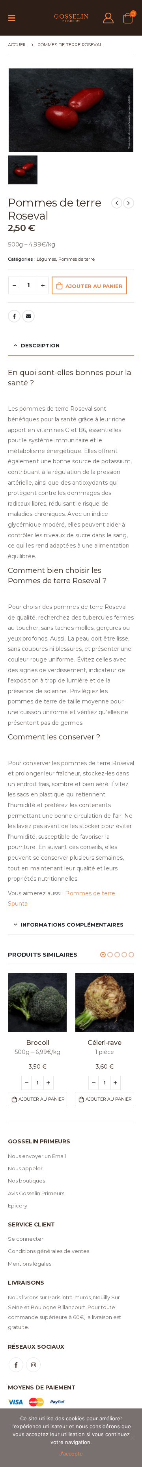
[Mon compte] (108, 18)
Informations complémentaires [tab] (72, 924)
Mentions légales (29, 1263)
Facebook (14, 316)
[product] (37, 1002)
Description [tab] (40, 345)
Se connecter (25, 1239)
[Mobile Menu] (14, 18)
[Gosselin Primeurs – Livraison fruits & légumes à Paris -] (71, 17)
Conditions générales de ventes (48, 1251)
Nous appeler (25, 1168)
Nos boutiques (26, 1180)
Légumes (46, 259)
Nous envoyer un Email (37, 1156)
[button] (102, 954)
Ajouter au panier (94, 286)
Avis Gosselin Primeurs (36, 1193)
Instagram (33, 1364)
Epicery (17, 1205)
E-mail (28, 316)
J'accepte (71, 1453)
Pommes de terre (76, 259)
